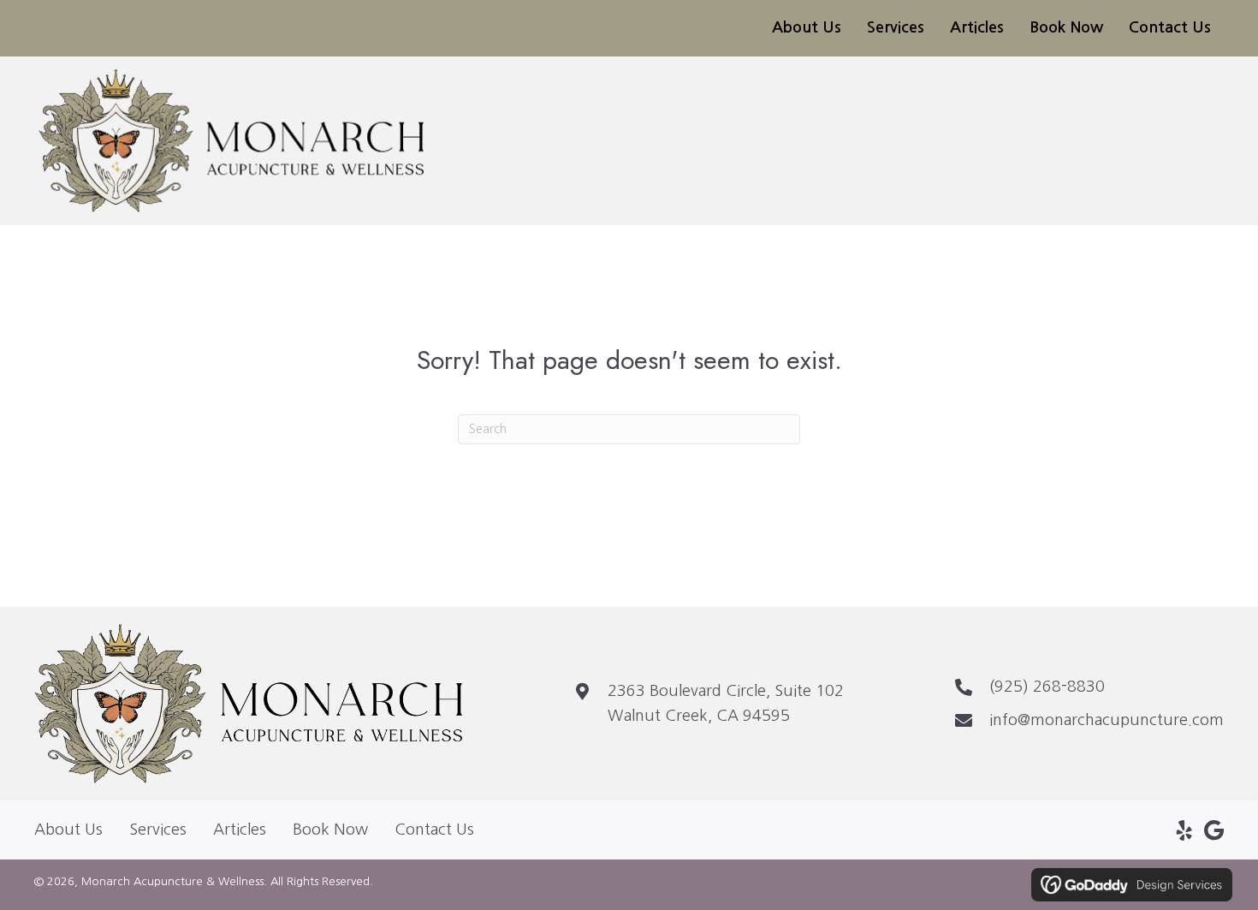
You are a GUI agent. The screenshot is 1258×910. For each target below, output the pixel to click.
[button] (1184, 830)
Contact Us (434, 829)
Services (158, 829)
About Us (68, 829)
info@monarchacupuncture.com (1106, 720)
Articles (239, 829)
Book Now (330, 829)
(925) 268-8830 (1047, 686)
